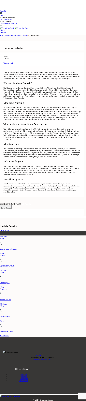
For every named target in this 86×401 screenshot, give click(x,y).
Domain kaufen (6, 208)
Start (2, 35)
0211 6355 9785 (6, 19)
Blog (2, 15)
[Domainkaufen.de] (7, 28)
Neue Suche (4, 230)
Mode (19, 35)
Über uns (23, 375)
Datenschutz (23, 381)
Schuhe (25, 35)
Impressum (24, 379)
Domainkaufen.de (11, 203)
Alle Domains (26, 204)
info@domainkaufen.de (8, 23)
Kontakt (24, 377)
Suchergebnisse (10, 35)
